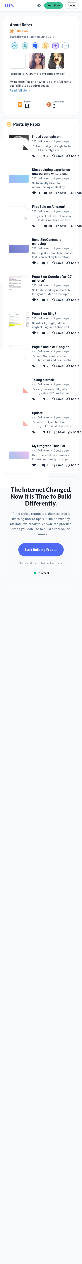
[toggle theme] (39, 5)
